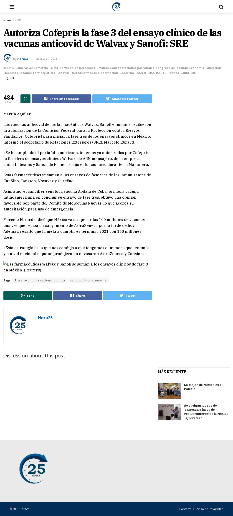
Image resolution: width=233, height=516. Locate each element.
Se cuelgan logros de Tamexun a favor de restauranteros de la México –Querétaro (206, 412)
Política (173, 73)
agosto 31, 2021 (46, 58)
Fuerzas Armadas (84, 73)
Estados (25, 73)
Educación (213, 68)
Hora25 (22, 58)
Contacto (185, 509)
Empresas (10, 73)
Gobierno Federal (132, 73)
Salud (184, 73)
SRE (193, 73)
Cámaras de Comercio (31, 68)
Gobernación (108, 73)
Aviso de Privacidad (209, 509)
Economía (196, 68)
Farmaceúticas (44, 73)
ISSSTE (161, 73)
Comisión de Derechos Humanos (84, 68)
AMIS (18, 20)
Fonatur (63, 73)
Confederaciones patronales (132, 68)
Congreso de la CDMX (172, 68)
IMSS (151, 73)
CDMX (53, 68)
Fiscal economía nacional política (40, 280)
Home (7, 20)
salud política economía (88, 280)
